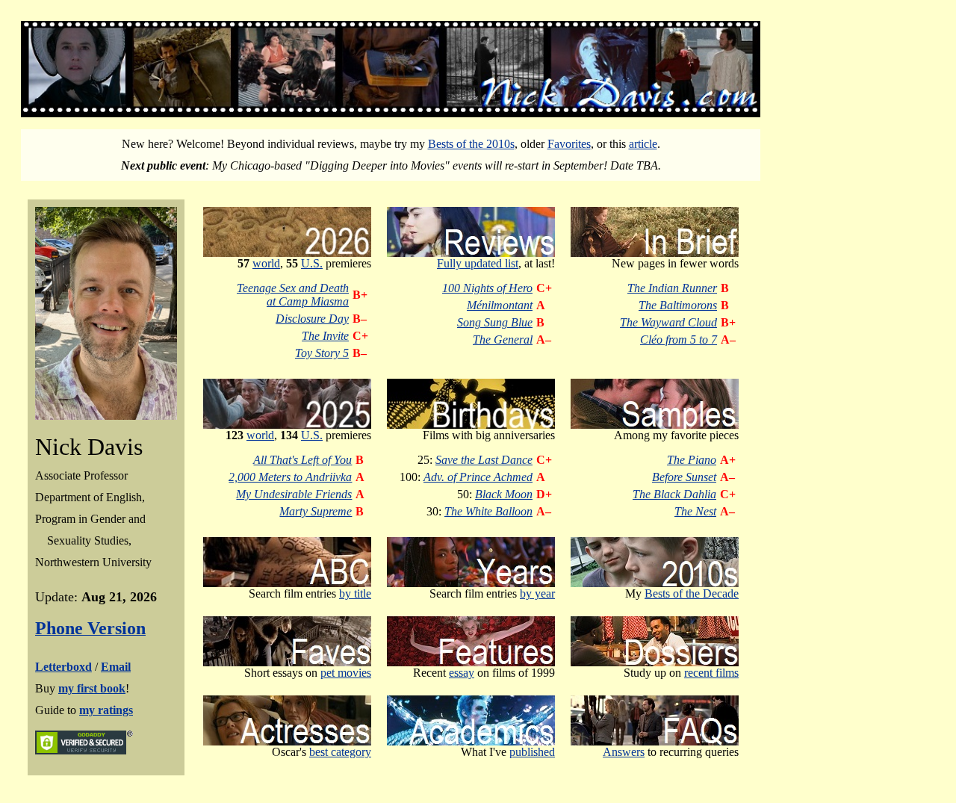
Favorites (569, 143)
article (643, 143)
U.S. (312, 263)
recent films (711, 672)
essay (461, 672)
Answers (624, 751)
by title (355, 593)
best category (340, 751)
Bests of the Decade (692, 593)
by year (537, 593)
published (532, 751)
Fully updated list (477, 263)
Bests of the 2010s (471, 143)
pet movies (345, 672)
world (266, 263)
